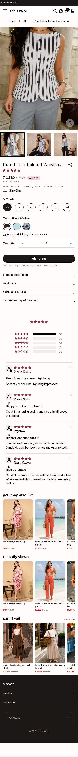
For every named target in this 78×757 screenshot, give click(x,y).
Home (12, 21)
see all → (69, 619)
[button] (22, 334)
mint (17, 226)
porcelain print (26, 226)
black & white (7, 226)
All (24, 21)
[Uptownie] (20, 11)
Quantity (9, 243)
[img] (22, 367)
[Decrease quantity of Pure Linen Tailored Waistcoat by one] (22, 243)
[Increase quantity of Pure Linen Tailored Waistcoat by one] (71, 243)
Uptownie (14, 717)
